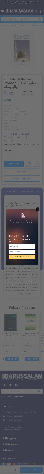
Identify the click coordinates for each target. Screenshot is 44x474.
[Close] (37, 209)
